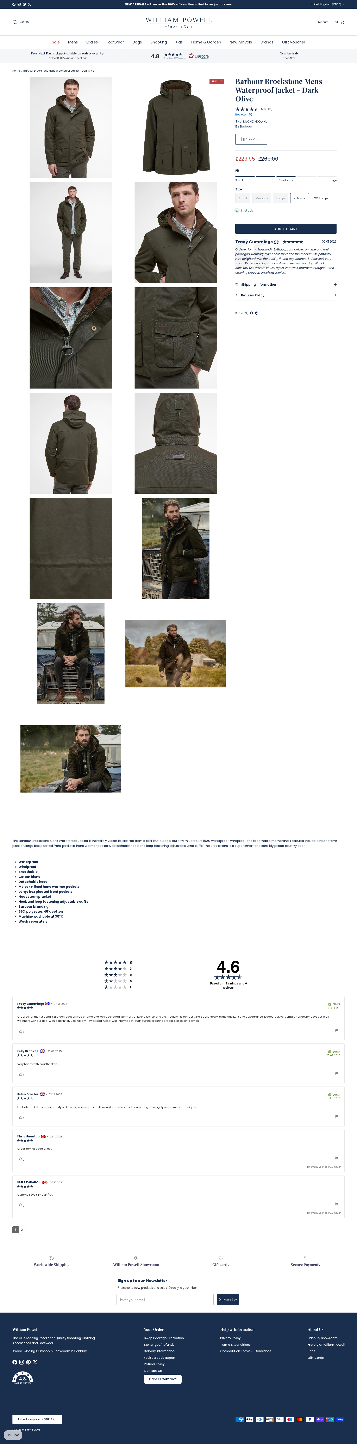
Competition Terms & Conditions (245, 1351)
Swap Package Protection (164, 1338)
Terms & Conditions (235, 1344)
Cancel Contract (163, 1379)
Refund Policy (154, 1364)
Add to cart (286, 229)
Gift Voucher (293, 42)
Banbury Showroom (323, 1338)
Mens (73, 42)
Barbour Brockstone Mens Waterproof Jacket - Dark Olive (58, 70)
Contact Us (153, 1370)
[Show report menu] (336, 1031)
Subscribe (228, 1299)
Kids (179, 42)
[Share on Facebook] (251, 313)
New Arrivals (241, 42)
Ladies (92, 42)
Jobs (311, 1351)
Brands (267, 42)
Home (16, 70)
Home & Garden (206, 42)
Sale (56, 42)
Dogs (137, 42)
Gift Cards (316, 1357)
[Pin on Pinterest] (256, 313)
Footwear (115, 42)
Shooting (158, 42)
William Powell (31, 1429)
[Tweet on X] (246, 313)
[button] (178, 56)
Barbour (246, 126)
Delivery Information (159, 1351)
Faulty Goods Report (160, 1357)
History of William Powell (326, 1344)
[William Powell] (178, 22)
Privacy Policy (230, 1338)
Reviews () (243, 115)
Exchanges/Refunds (159, 1344)
